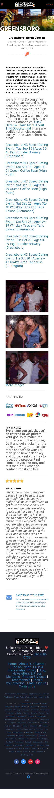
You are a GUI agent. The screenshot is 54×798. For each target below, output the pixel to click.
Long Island (21, 723)
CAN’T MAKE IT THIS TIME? (30, 595)
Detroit (34, 713)
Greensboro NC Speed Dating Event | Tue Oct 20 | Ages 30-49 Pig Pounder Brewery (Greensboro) (27, 242)
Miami (25, 726)
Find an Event (21, 667)
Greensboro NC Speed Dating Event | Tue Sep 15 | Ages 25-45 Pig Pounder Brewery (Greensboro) (27, 150)
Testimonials (20, 680)
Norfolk (38, 732)
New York (29, 732)
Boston (17, 707)
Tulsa (33, 752)
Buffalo (25, 707)
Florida (41, 713)
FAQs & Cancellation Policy (25, 668)
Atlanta (37, 703)
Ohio (44, 732)
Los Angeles (33, 723)
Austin (44, 703)
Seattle (27, 748)
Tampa (11, 752)
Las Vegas (45, 719)
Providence (19, 742)
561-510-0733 (35, 655)
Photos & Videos (34, 677)
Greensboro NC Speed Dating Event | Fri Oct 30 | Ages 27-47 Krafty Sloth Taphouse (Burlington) (27, 260)
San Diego (30, 745)
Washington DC (27, 755)
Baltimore (9, 707)
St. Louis (43, 748)
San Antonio (19, 745)
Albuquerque (27, 703)
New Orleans (18, 732)
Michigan (33, 726)
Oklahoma (11, 736)
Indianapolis (41, 716)
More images (15, 385)
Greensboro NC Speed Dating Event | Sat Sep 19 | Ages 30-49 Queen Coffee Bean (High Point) (27, 187)
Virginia (40, 752)
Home (12, 664)
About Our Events (31, 664)
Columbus (10, 713)
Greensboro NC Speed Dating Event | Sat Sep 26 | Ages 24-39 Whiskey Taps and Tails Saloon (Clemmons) (27, 223)
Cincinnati (35, 710)
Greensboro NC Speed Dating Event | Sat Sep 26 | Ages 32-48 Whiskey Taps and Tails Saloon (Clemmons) (27, 205)
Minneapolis (10, 729)
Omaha (20, 736)
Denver (26, 713)
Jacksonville (22, 719)
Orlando (42, 736)
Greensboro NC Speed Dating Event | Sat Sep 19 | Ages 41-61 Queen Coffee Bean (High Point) (27, 168)
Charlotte (43, 707)
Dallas (19, 713)
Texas (18, 752)
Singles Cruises (35, 694)
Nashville (39, 729)
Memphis (17, 726)
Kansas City (34, 719)
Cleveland (45, 710)
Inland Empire (10, 719)
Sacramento (38, 742)
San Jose (18, 748)
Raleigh (28, 742)
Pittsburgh (42, 739)
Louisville (43, 723)
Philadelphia (23, 739)
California (34, 707)
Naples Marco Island (25, 729)
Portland (9, 742)
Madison (8, 726)
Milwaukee (43, 726)
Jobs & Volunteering (24, 681)
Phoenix (33, 739)
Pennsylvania (11, 739)
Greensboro (21, 716)
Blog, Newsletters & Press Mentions (26, 673)
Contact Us (27, 686)
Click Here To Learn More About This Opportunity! (25, 125)
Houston (31, 716)
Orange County (31, 736)
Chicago (17, 710)
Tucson (26, 752)
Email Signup (36, 683)
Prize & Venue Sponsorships (16, 694)
